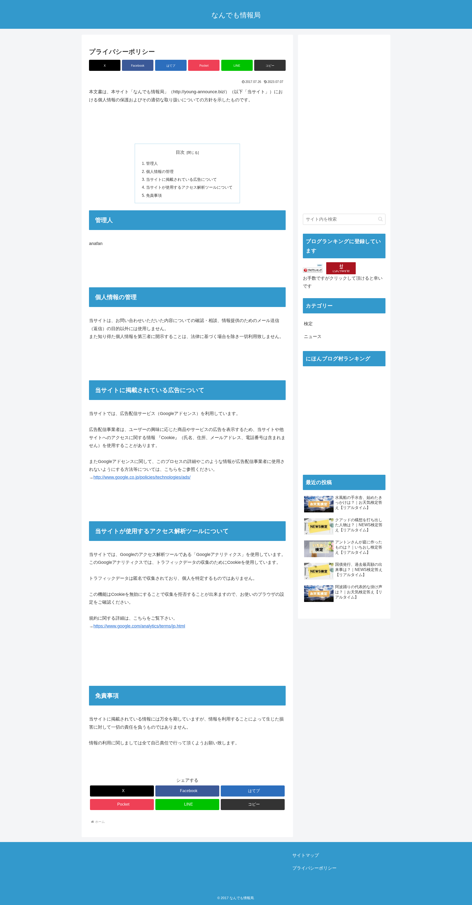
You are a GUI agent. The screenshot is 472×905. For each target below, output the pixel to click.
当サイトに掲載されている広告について (181, 179)
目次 (180, 152)
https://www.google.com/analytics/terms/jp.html (139, 626)
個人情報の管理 (160, 171)
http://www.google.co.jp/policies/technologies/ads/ (142, 477)
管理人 (152, 163)
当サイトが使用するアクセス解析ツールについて (189, 187)
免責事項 (154, 195)
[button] (270, 65)
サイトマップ (305, 855)
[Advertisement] (340, 129)
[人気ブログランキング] (313, 267)
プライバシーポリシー (314, 868)
